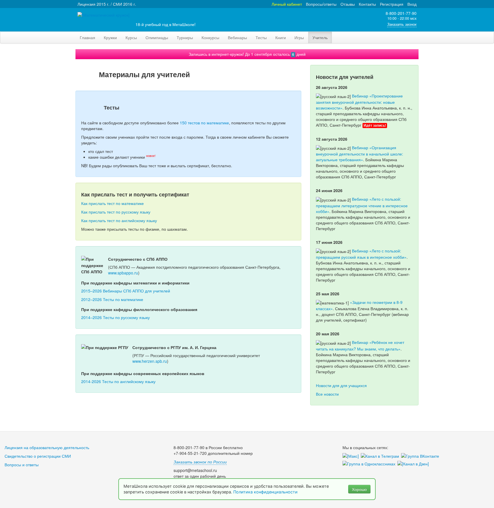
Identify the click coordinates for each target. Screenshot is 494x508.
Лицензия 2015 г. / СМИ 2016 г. (106, 4)
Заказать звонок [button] (402, 24)
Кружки (110, 37)
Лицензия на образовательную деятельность (47, 447)
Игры (299, 37)
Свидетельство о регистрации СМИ (38, 456)
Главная (87, 37)
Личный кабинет (287, 4)
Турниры (185, 37)
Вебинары (237, 37)
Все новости (327, 394)
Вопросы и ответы (22, 464)
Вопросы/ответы (321, 4)
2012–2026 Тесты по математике (112, 299)
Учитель (320, 37)
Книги (280, 37)
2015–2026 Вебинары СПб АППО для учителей (125, 291)
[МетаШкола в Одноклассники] (369, 464)
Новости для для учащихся (341, 385)
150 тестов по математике (204, 122)
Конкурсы (210, 37)
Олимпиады (157, 37)
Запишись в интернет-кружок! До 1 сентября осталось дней (247, 54)
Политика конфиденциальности (266, 491)
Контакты (367, 4)
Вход (412, 4)
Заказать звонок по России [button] (200, 462)
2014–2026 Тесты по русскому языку (115, 317)
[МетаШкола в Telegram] (381, 456)
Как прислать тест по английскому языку (119, 220)
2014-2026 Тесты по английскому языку (118, 381)
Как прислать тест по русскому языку (115, 212)
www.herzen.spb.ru (149, 361)
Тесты (261, 37)
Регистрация (391, 4)
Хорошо (359, 489)
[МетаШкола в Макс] (351, 456)
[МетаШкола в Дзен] (414, 464)
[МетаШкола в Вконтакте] (421, 456)
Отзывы (347, 4)
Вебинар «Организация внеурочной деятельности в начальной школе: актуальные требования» (359, 153)
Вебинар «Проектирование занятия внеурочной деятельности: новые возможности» (359, 102)
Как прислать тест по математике (112, 203)
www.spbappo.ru (123, 273)
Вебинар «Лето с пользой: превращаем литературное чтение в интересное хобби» (362, 205)
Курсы (131, 37)
